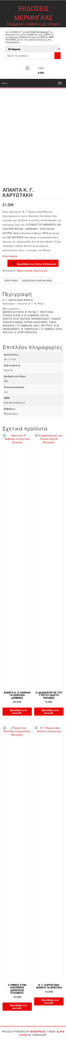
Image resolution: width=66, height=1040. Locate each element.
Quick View (30, 437)
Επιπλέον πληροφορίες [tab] (37, 280)
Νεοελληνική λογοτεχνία (32, 270)
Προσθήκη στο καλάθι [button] (18, 711)
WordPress (37, 1031)
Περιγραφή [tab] (11, 280)
